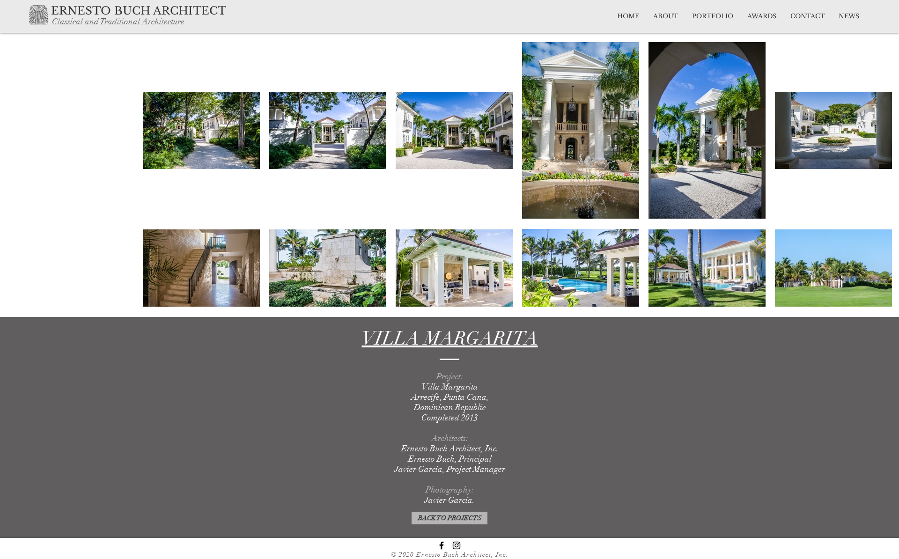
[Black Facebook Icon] (441, 545)
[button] (157, 11)
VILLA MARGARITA (450, 338)
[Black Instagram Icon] (456, 545)
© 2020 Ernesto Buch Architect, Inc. (449, 555)
